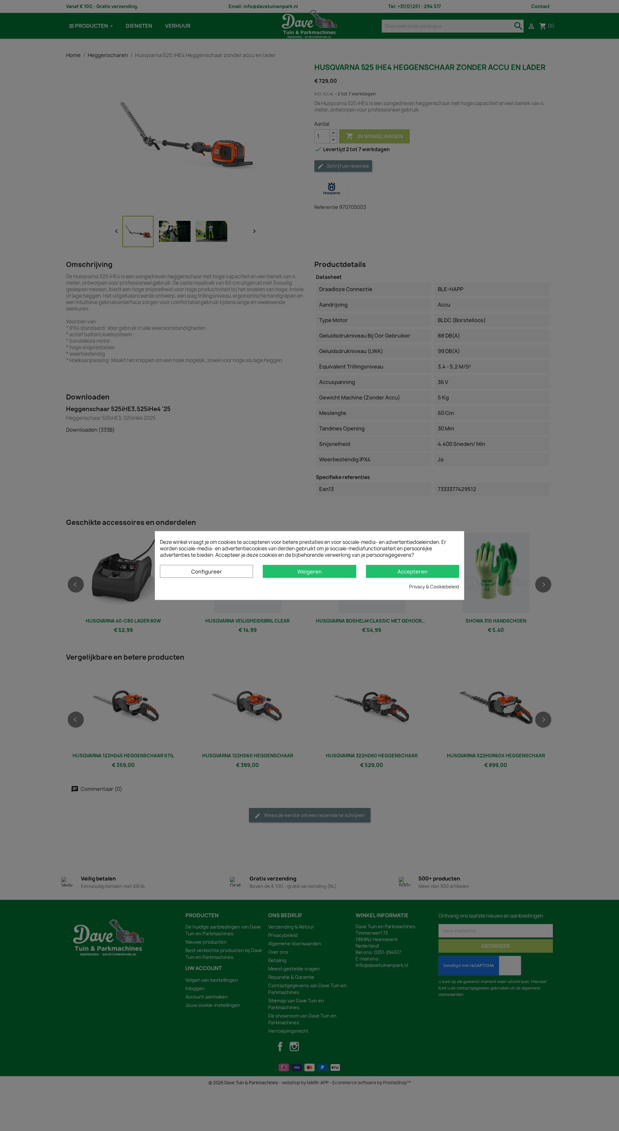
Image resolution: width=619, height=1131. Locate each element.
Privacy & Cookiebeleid (434, 587)
